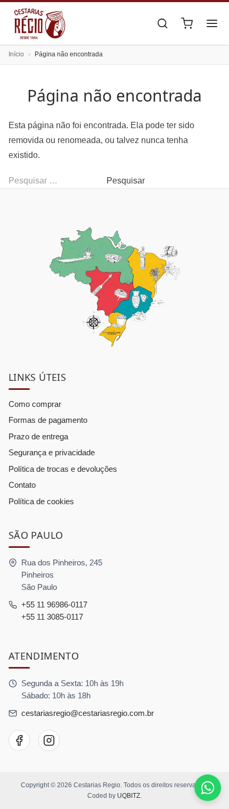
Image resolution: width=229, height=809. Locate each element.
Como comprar (35, 403)
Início (16, 54)
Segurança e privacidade (52, 452)
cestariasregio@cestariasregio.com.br (87, 713)
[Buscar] (162, 23)
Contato (22, 484)
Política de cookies (41, 501)
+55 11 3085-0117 (52, 616)
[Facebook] (19, 740)
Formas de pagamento (48, 419)
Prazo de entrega (38, 436)
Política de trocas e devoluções (63, 468)
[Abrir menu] (211, 23)
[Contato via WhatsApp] (207, 787)
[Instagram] (49, 740)
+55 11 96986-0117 (54, 604)
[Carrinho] (187, 23)
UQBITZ (128, 795)
